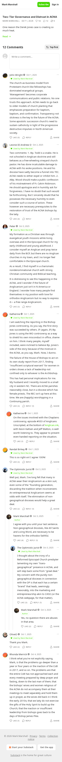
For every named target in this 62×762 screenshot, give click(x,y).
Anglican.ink (52, 425)
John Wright (16, 74)
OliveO (13, 634)
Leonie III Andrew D (20, 144)
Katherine (15, 314)
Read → (7, 36)
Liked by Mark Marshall (23, 78)
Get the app (46, 747)
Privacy (33, 736)
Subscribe (44, 4)
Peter (12, 226)
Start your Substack (23, 747)
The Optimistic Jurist (21, 469)
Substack (15, 755)
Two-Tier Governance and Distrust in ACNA (30, 16)
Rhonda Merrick (18, 654)
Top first (54, 47)
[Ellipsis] (57, 74)
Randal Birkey (17, 449)
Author (17, 520)
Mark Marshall (11, 21)
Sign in (55, 4)
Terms (42, 736)
